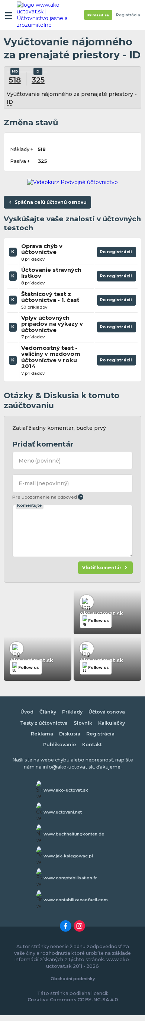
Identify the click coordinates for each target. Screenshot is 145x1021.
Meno (40, 460)
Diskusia (69, 734)
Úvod (26, 712)
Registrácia (128, 15)
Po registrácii (116, 253)
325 (38, 79)
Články (47, 712)
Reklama (42, 734)
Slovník (83, 723)
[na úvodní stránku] (45, 15)
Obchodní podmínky (73, 978)
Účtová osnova (106, 712)
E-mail (44, 483)
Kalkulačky (111, 723)
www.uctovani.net (63, 812)
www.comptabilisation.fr (70, 877)
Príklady (72, 712)
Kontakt (92, 744)
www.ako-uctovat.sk (66, 790)
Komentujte (29, 505)
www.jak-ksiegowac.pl (68, 856)
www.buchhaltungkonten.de (74, 834)
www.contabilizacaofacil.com (76, 899)
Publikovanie (59, 744)
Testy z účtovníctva (44, 723)
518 (15, 79)
